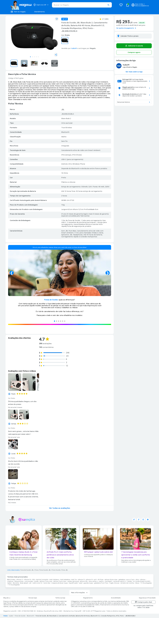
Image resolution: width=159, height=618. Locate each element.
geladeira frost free (101, 583)
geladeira (122, 579)
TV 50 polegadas (146, 583)
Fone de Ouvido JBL (27, 570)
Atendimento (39, 12)
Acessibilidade (116, 598)
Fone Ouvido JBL (45, 570)
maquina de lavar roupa (59, 583)
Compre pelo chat (144, 602)
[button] (108, 5)
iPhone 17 (20, 579)
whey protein (18, 581)
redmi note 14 (37, 583)
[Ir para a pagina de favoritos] (121, 5)
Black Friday (11, 579)
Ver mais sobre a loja (134, 72)
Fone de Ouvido (20, 616)
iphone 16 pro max (111, 579)
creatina (10, 581)
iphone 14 (89, 579)
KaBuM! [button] (74, 48)
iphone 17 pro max (46, 581)
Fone (36, 570)
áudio (11, 616)
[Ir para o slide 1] (30, 56)
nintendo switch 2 (119, 581)
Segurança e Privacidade (147, 598)
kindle (36, 581)
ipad (80, 583)
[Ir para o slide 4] (36, 56)
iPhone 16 (27, 579)
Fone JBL (65, 570)
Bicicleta (16, 583)
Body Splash (24, 583)
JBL (62, 109)
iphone (142, 579)
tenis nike (46, 583)
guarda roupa (88, 583)
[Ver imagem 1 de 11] (34, 36)
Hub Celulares (54, 579)
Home (5, 616)
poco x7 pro (130, 579)
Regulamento (88, 598)
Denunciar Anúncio (123, 102)
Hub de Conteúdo (42, 579)
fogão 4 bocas (114, 583)
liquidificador (73, 583)
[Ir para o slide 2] (32, 56)
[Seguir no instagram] (143, 519)
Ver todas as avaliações (59, 508)
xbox (137, 579)
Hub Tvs (74, 579)
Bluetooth (30, 616)
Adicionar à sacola (135, 46)
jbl (30, 583)
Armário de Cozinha (127, 583)
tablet (9, 583)
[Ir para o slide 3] (34, 56)
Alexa (137, 583)
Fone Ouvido (56, 570)
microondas (29, 581)
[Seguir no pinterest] (148, 519)
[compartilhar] (56, 55)
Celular (129, 581)
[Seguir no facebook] (139, 519)
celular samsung (73, 581)
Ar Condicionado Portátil (141, 581)
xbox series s (93, 581)
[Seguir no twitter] (134, 519)
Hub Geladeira (65, 579)
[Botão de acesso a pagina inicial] (20, 5)
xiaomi (101, 581)
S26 (33, 579)
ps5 (95, 579)
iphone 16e (83, 581)
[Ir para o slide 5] (38, 56)
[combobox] (82, 5)
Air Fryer (100, 579)
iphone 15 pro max (60, 581)
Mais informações (78, 592)
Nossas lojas (33, 598)
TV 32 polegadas (14, 585)
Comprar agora (134, 52)
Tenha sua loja (60, 598)
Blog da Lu (6, 598)
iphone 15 (81, 579)
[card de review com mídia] (14, 382)
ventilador (108, 581)
